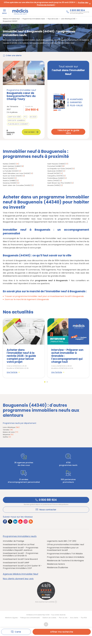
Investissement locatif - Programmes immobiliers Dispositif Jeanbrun (20, 549)
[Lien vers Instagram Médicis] (25, 521)
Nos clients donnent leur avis (18, 578)
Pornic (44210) (8, 168)
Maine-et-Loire (10, 432)
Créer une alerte (13, 55)
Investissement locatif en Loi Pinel (18, 544)
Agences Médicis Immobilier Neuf (20, 574)
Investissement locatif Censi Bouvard (20, 559)
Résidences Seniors (56, 564)
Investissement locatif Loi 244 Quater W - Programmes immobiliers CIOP (22, 567)
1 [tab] (44, 382)
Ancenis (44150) (53, 185)
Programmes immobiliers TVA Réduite (65, 553)
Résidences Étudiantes (57, 567)
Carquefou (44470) (55, 176)
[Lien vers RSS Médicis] (31, 521)
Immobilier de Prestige (13, 541)
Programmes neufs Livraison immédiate (65, 557)
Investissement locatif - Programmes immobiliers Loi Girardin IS (20, 554)
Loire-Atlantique (11, 427)
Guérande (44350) (54, 171)
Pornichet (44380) (54, 166)
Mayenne (8, 434)
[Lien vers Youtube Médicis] (20, 521)
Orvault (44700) (53, 173)
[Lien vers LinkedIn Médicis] (15, 521)
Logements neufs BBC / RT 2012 (61, 541)
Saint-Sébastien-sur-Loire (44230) (16, 173)
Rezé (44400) (8, 178)
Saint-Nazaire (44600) (56, 164)
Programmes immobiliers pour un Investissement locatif (62, 549)
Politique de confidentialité (30, 618)
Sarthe (7, 437)
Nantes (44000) (9, 164)
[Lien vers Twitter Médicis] (10, 521)
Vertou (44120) (53, 180)
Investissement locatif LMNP (16, 562)
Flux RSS (84, 618)
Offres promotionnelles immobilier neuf (65, 544)
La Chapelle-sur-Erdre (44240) (59, 168)
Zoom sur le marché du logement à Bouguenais (27, 299)
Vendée (8, 430)
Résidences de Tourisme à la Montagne (65, 560)
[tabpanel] (23, 348)
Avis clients (74, 618)
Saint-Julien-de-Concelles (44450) (17, 185)
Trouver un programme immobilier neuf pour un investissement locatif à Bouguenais (44, 296)
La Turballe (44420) (10, 171)
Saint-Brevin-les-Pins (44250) (59, 183)
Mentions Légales (11, 618)
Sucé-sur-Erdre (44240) (12, 176)
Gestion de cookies (49, 618)
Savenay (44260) (10, 183)
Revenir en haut (46, 624)
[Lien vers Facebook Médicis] (5, 521)
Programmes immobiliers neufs (20, 536)
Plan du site (63, 618)
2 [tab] (47, 382)
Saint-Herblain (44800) (12, 166)
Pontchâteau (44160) (55, 178)
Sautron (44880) (9, 180)
